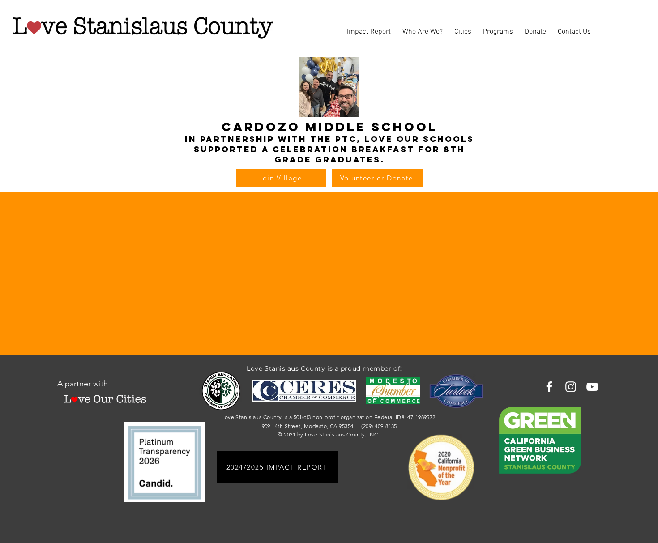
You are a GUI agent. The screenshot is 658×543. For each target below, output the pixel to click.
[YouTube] (592, 387)
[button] (423, 28)
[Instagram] (571, 387)
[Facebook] (549, 387)
